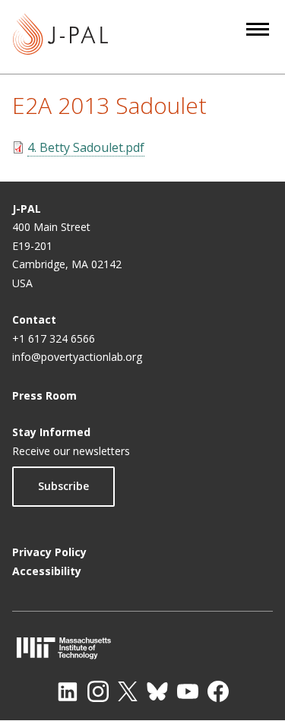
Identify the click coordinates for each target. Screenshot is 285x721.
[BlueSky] (157, 691)
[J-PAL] (60, 37)
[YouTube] (187, 691)
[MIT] (142, 647)
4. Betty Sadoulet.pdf (85, 147)
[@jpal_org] (98, 691)
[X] (128, 691)
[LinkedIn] (67, 691)
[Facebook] (218, 691)
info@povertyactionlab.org (77, 356)
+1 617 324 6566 (53, 338)
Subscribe (63, 486)
